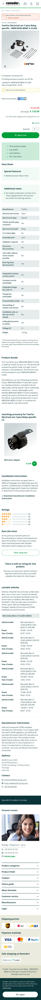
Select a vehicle (13, 18)
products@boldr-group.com (15, 780)
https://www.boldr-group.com (16, 783)
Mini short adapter (12, 460)
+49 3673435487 (10, 787)
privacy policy (7, 988)
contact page (9, 856)
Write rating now (20, 552)
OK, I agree (20, 994)
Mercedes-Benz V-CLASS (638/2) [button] (17, 615)
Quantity (26, 129)
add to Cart (21, 135)
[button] (31, 4)
